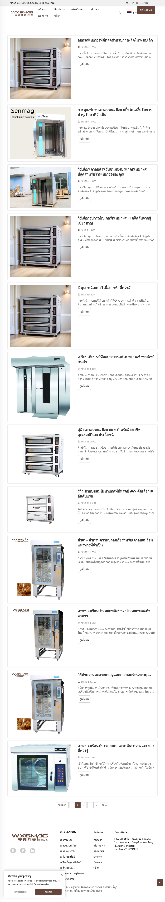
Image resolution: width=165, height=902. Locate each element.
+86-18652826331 (141, 3)
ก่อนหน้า (62, 805)
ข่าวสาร (95, 9)
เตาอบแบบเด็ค (68, 846)
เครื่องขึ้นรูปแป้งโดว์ (70, 862)
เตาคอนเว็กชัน (67, 851)
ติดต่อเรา (43, 16)
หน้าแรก (42, 9)
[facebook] (23, 850)
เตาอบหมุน (66, 840)
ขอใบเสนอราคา (146, 11)
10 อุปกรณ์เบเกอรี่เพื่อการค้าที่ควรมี (104, 287)
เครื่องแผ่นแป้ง (67, 868)
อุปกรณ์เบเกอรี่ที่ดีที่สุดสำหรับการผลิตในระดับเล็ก (115, 40)
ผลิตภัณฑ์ (76, 9)
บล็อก (57, 16)
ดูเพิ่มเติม (84, 64)
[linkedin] (32, 850)
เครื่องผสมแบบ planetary (72, 873)
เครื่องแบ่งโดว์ (67, 857)
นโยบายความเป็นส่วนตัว (88, 891)
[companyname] (22, 12)
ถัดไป (104, 805)
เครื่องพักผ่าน (67, 879)
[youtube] (13, 850)
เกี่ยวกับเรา (59, 9)
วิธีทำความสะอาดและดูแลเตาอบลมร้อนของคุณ (114, 675)
